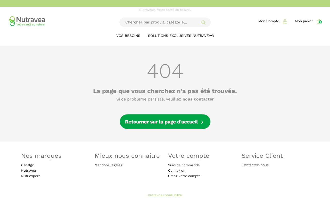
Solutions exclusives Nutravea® (181, 36)
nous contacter (198, 99)
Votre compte (188, 155)
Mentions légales (108, 165)
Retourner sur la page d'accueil (165, 122)
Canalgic (28, 165)
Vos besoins (128, 36)
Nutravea (28, 170)
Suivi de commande (184, 165)
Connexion (176, 170)
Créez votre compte (184, 176)
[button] (272, 21)
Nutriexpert (30, 176)
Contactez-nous (255, 165)
